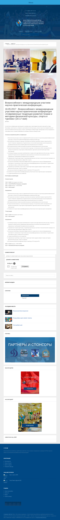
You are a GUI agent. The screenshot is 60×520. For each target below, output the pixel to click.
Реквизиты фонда (9, 466)
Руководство (8, 461)
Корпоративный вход (41, 517)
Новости (13, 43)
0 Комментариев (10, 95)
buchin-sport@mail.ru (31, 13)
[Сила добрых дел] (8, 326)
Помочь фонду (8, 496)
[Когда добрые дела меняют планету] (8, 319)
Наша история (8, 463)
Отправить (25, 266)
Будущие (24, 298)
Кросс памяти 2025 (14, 474)
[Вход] (14, 263)
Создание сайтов (8, 514)
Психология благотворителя (20, 310)
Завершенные (25, 295)
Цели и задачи (8, 464)
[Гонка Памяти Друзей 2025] (6, 483)
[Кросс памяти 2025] (6, 476)
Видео (6, 494)
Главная (21, 31)
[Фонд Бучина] (30, 23)
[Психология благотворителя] (8, 312)
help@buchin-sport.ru (30, 15)
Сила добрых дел (17, 325)
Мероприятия (28, 31)
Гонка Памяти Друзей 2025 (15, 480)
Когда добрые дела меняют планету (22, 318)
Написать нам (37, 31)
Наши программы (9, 491)
